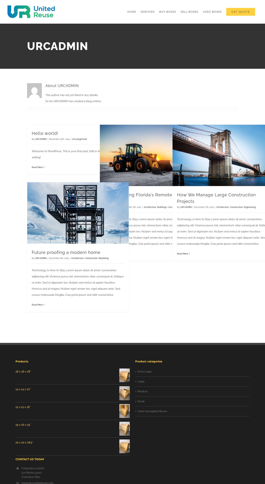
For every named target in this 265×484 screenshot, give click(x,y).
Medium (142, 391)
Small (140, 401)
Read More (37, 167)
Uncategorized (79, 139)
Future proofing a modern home (66, 252)
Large (141, 381)
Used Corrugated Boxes (152, 411)
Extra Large (144, 371)
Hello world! (45, 133)
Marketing (104, 258)
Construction (236, 207)
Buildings (162, 207)
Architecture (150, 207)
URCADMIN (41, 139)
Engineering (250, 207)
